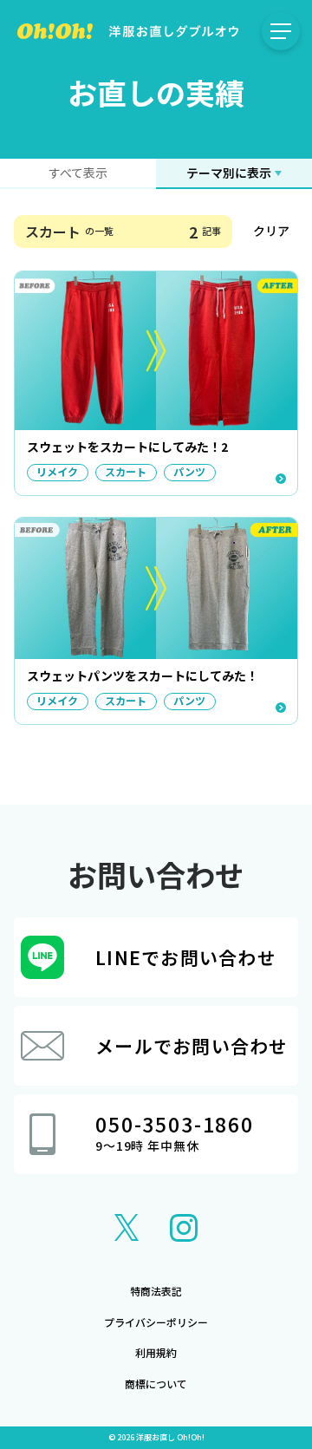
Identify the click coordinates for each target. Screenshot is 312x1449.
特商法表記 (156, 1290)
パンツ (189, 471)
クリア (271, 230)
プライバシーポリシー (156, 1322)
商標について (156, 1383)
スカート (125, 471)
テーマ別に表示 (228, 172)
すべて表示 (78, 172)
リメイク (57, 471)
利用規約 (156, 1352)
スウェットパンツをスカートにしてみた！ (142, 676)
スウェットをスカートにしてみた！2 (127, 447)
